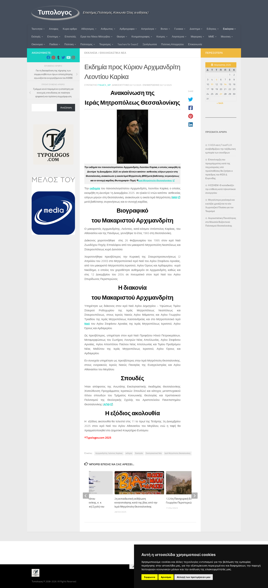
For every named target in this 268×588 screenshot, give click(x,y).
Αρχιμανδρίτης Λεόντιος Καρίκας (109, 453)
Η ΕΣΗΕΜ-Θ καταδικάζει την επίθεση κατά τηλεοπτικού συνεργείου (220, 189)
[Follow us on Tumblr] (58, 57)
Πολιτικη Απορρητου (172, 44)
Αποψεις (53, 28)
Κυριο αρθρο (70, 28)
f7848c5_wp (104, 85)
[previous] (86, 495)
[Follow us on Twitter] (63, 57)
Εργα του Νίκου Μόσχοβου (95, 36)
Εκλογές (36, 36)
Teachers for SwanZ (128, 44)
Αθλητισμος (87, 28)
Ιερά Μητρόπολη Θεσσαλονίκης (155, 180)
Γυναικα (178, 28)
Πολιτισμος (86, 44)
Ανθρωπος (107, 28)
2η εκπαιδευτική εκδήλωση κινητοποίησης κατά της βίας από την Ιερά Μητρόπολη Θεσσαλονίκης (135, 502)
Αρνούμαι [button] (166, 577)
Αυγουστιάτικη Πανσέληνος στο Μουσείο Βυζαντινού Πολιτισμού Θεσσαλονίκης (220, 222)
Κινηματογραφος (141, 36)
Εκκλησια (228, 28)
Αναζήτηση (66, 107)
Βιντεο (164, 28)
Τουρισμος (105, 44)
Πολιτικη (69, 44)
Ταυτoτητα (36, 28)
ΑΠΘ (106, 404)
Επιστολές (70, 36)
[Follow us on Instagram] (73, 57)
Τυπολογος (55, 12)
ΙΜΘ (174, 197)
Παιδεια (53, 44)
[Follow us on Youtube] (68, 57)
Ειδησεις (211, 28)
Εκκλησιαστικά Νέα (154, 453)
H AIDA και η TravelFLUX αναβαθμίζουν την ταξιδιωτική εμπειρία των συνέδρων (220, 149)
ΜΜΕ (211, 36)
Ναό (87, 323)
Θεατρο (121, 36)
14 (225, 84)
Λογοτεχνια (178, 36)
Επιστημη (52, 36)
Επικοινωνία (195, 44)
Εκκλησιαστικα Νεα (113, 52)
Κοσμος (160, 36)
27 (221, 94)
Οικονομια (37, 44)
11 (212, 84)
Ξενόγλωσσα (150, 44)
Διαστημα (195, 28)
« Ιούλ (220, 103)
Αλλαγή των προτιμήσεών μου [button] (193, 577)
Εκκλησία (139, 453)
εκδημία (95, 188)
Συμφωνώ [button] (149, 577)
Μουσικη (225, 36)
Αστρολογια (147, 28)
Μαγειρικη (196, 36)
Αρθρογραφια (127, 28)
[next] (194, 495)
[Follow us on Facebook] (48, 57)
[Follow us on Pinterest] (53, 57)
